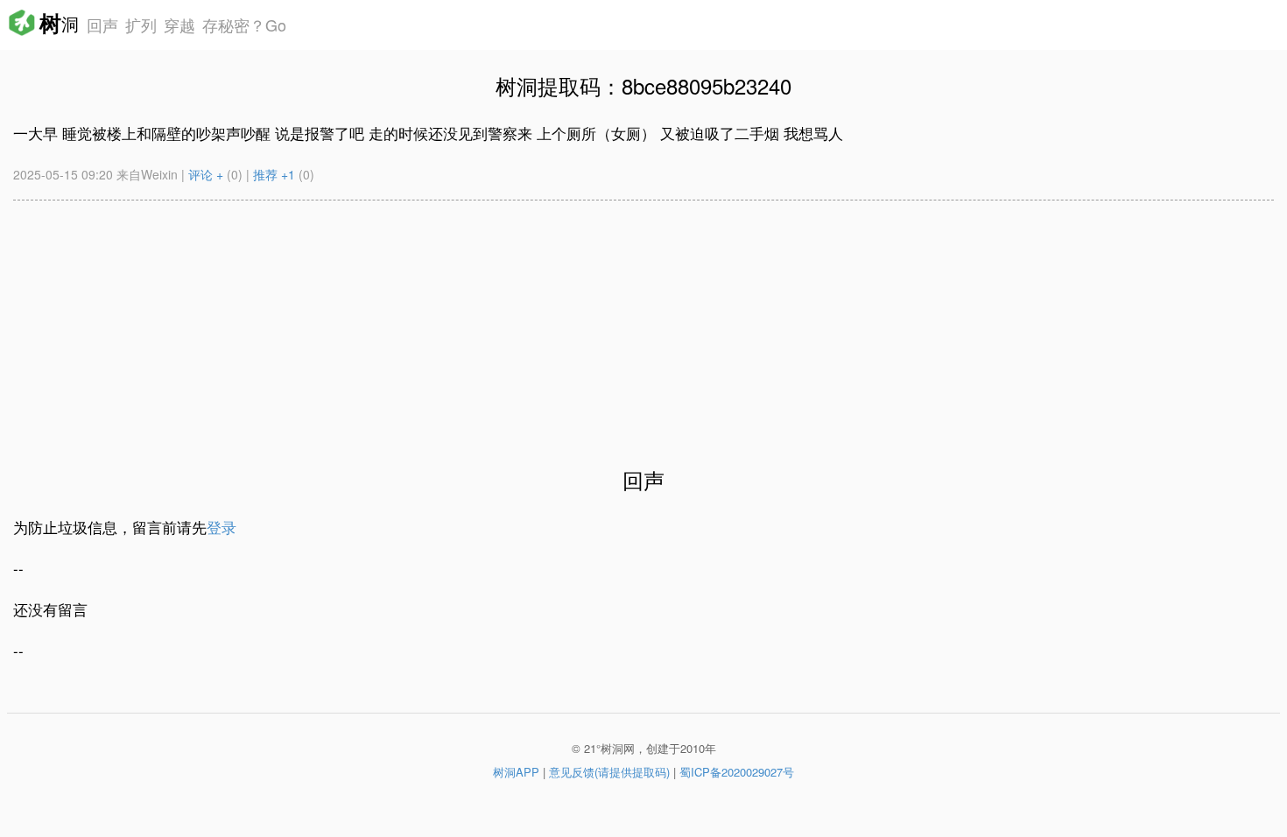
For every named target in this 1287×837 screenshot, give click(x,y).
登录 (221, 527)
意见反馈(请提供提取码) (609, 771)
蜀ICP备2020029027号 (736, 771)
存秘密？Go (244, 24)
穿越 (179, 24)
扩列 (141, 24)
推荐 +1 (274, 174)
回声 (100, 24)
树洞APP (516, 771)
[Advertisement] (538, 323)
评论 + (205, 174)
